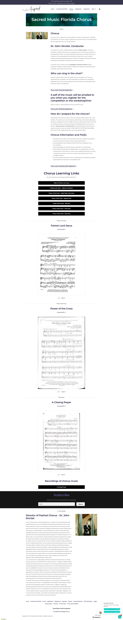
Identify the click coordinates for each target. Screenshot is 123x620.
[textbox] (56, 504)
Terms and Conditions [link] (72, 603)
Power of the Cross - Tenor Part (61, 208)
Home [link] (52, 9)
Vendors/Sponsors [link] (78, 601)
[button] (94, 9)
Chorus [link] (71, 9)
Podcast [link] (70, 601)
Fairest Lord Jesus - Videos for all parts (61, 188)
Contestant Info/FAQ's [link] (61, 9)
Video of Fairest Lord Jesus (61, 183)
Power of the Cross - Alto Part (61, 203)
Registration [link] (87, 9)
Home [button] (27, 601)
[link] (31, 9)
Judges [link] (95, 601)
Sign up (80, 504)
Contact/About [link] (48, 603)
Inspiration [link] (64, 601)
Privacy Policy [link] (62, 603)
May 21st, (51, 3)
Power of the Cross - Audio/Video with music (61, 193)
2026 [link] (55, 3)
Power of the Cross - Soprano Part (61, 198)
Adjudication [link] (78, 9)
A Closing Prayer (61, 487)
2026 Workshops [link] (88, 601)
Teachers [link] (55, 603)
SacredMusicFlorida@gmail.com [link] (61, 611)
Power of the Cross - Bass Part (61, 213)
